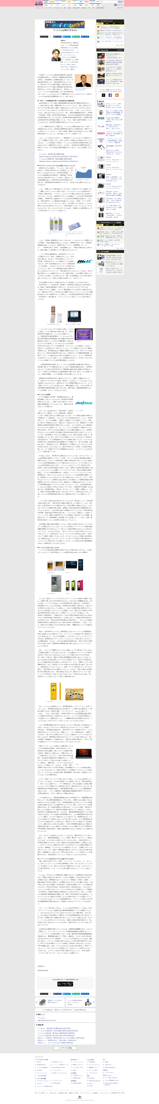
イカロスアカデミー (94, 1073)
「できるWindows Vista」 (68, 50)
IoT (93, 8)
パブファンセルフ (109, 1072)
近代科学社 (73, 1081)
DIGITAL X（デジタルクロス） (59, 1073)
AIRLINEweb (92, 1062)
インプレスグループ (104, 1093)
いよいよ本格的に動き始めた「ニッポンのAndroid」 (75, 1002)
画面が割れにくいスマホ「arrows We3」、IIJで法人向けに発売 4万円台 (114, 215)
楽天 (69, 8)
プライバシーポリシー (85, 1093)
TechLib (91, 1086)
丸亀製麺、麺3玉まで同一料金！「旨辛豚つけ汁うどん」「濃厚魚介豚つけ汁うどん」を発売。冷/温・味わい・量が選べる (111, 237)
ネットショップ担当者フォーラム (60, 1064)
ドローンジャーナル (42, 1073)
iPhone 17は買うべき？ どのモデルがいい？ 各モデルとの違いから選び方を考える (114, 270)
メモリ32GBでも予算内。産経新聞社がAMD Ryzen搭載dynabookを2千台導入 (114, 62)
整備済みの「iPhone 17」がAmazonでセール (111, 30)
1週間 (113, 23)
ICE (104, 1059)
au (42, 8)
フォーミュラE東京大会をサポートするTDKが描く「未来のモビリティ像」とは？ (114, 81)
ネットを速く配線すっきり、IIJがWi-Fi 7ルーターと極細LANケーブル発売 (114, 207)
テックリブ (89, 1083)
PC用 (74, 62)
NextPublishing (56, 1083)
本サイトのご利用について (41, 1093)
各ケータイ (64, 64)
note (77, 36)
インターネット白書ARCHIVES (44, 1086)
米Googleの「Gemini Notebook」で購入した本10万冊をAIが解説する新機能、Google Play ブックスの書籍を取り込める (114, 195)
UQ (65, 8)
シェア (58, 36)
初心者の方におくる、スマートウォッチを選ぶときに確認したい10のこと (114, 263)
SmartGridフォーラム (57, 1062)
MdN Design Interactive (94, 1081)
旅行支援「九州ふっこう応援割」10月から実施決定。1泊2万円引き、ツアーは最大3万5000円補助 (111, 233)
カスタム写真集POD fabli (111, 1080)
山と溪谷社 (73, 1073)
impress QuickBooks (110, 1067)
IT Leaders (39, 1070)
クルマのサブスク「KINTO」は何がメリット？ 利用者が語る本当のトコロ (114, 69)
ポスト (45, 36)
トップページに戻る (65, 1048)
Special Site (104, 50)
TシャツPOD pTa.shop (111, 1077)
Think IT (39, 1062)
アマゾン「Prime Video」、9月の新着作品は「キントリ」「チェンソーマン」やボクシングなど (111, 38)
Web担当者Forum (41, 1064)
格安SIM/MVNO (100, 8)
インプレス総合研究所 (42, 1067)
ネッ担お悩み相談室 (42, 1075)
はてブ (67, 36)
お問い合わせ (53, 1093)
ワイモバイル (58, 8)
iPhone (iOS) (76, 8)
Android (84, 8)
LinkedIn (86, 36)
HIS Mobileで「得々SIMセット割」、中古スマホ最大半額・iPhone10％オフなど (114, 200)
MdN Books (91, 1078)
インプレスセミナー (57, 1070)
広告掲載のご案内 (62, 1093)
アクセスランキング (107, 21)
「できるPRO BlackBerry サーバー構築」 (69, 52)
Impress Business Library (58, 1067)
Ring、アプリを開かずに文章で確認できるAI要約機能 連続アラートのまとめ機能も (114, 112)
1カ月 (120, 23)
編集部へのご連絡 (73, 1093)
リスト (50, 36)
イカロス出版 (90, 1059)
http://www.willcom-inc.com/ (47, 1020)
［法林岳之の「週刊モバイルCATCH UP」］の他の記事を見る (65, 1010)
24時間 (107, 23)
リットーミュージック (78, 1062)
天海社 (106, 1062)
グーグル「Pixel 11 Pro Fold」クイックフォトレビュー (114, 169)
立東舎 (74, 1070)
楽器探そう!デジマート (78, 1064)
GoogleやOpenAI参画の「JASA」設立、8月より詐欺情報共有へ (114, 119)
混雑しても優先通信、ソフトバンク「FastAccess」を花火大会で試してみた (114, 178)
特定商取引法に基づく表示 (117, 1093)
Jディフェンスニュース (94, 1064)
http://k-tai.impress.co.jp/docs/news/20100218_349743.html (58, 156)
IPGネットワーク (107, 1075)
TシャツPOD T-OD (78, 1067)
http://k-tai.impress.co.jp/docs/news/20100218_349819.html (58, 161)
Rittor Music (74, 1059)
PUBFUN (105, 1070)
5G (89, 8)
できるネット (40, 1083)
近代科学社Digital (77, 1083)
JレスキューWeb (93, 1070)
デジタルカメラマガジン (43, 1081)
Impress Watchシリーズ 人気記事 (111, 222)
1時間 (100, 23)
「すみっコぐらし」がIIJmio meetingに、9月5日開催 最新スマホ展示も (114, 133)
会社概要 (95, 1093)
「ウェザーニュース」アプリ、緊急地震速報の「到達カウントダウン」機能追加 (114, 140)
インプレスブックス (57, 1080)
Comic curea (108, 1064)
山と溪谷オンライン (78, 1075)
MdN (88, 1075)
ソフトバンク (49, 8)
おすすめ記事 (105, 251)
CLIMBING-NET (77, 1078)
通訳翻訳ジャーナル (94, 1067)
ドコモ (37, 8)
